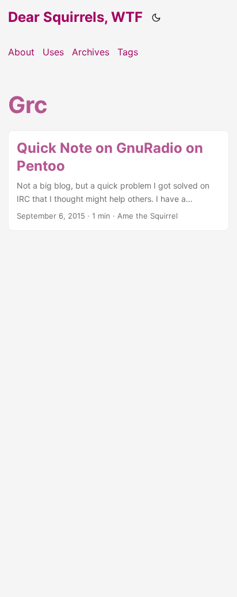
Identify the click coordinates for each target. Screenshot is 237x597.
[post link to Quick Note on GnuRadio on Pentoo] (118, 180)
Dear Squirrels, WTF (75, 17)
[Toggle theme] (156, 17)
